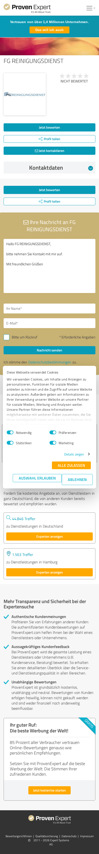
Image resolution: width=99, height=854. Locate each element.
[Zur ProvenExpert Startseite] (27, 9)
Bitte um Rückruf (24, 337)
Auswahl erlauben (37, 478)
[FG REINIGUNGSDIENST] (24, 94)
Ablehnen (77, 479)
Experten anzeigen (49, 536)
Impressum (87, 836)
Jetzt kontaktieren (51, 150)
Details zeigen (74, 454)
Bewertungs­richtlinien (19, 836)
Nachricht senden (49, 350)
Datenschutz (69, 836)
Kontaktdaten (46, 167)
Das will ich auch (49, 30)
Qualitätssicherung (46, 836)
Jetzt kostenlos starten (49, 790)
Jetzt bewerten (49, 127)
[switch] (53, 432)
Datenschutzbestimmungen (49, 362)
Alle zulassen (71, 465)
